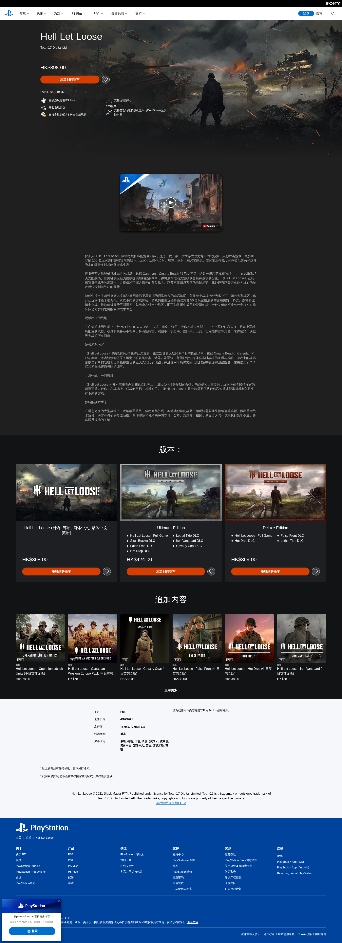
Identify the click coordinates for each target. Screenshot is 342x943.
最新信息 (117, 13)
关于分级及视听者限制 (239, 865)
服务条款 (230, 854)
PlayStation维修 (182, 871)
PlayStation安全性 (184, 860)
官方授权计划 (233, 888)
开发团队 (230, 883)
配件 (97, 13)
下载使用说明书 (182, 888)
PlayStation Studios (28, 865)
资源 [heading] (228, 848)
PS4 (70, 860)
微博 (280, 856)
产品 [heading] (71, 848)
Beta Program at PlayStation (295, 873)
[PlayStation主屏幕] (9, 13)
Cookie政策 (305, 934)
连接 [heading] (280, 848)
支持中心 (178, 854)
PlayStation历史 (25, 883)
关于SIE (21, 854)
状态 (175, 865)
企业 (18, 877)
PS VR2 (73, 865)
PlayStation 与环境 (131, 854)
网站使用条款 (286, 934)
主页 (18, 837)
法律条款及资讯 (250, 934)
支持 (138, 13)
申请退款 (178, 883)
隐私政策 (269, 934)
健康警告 (230, 871)
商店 (23, 13)
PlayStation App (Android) (293, 867)
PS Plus (77, 13)
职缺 (18, 860)
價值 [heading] (123, 848)
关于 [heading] (19, 848)
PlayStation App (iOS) (290, 861)
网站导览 (320, 934)
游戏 (57, 13)
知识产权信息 (233, 877)
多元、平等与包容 (131, 871)
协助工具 (125, 860)
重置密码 (178, 877)
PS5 (40, 13)
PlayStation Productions (31, 871)
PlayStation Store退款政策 (241, 860)
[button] (171, 202)
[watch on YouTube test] (210, 226)
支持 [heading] (176, 848)
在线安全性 (127, 865)
